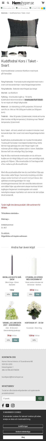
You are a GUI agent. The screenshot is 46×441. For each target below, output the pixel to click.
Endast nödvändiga (23, 432)
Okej (23, 437)
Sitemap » (5, 219)
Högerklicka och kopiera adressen (14, 236)
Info (8, 294)
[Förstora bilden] (23, 33)
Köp (15, 294)
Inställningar (23, 426)
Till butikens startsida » (10, 213)
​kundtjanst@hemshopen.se (12, 377)
